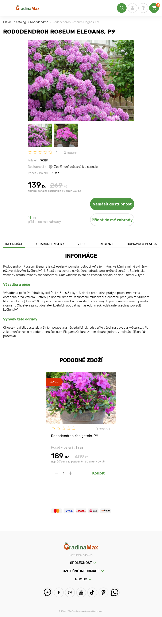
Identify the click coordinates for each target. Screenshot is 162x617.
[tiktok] (92, 592)
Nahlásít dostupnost (112, 204)
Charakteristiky (50, 244)
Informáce (14, 244)
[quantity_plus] (70, 473)
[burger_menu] (8, 8)
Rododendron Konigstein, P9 (74, 436)
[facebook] (59, 592)
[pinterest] (103, 592)
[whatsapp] (115, 592)
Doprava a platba (142, 244)
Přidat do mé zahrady (112, 219)
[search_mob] (122, 8)
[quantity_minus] (56, 473)
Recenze (107, 244)
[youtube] (81, 592)
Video (81, 244)
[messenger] (48, 592)
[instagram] (70, 592)
